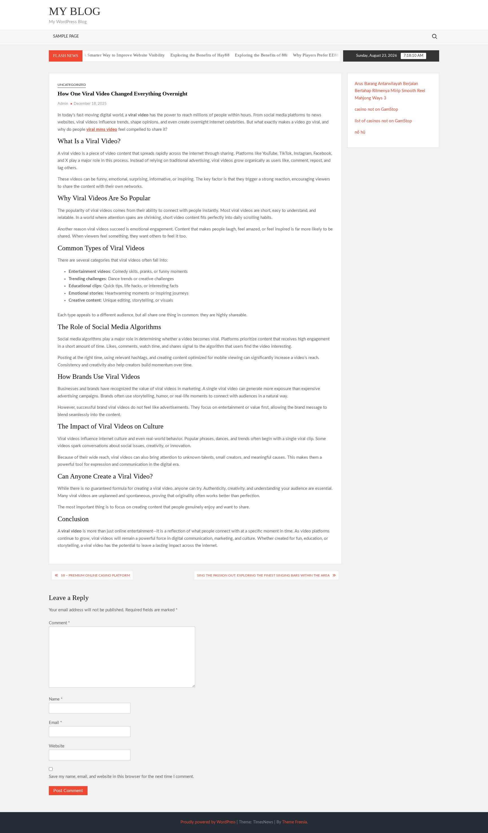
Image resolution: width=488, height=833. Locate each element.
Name (55, 699)
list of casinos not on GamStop (383, 121)
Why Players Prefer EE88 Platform (310, 55)
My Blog (75, 11)
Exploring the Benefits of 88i (247, 55)
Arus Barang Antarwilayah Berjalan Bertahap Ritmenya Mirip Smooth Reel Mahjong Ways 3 (390, 91)
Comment (59, 623)
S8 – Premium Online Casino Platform (95, 575)
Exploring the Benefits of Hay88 (186, 55)
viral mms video (101, 129)
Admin (63, 104)
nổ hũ (360, 132)
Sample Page (66, 36)
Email (55, 723)
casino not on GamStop (376, 109)
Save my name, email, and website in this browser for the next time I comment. (121, 777)
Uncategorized (72, 84)
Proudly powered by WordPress (208, 822)
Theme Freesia (294, 822)
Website (56, 746)
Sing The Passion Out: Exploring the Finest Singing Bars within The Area (263, 575)
